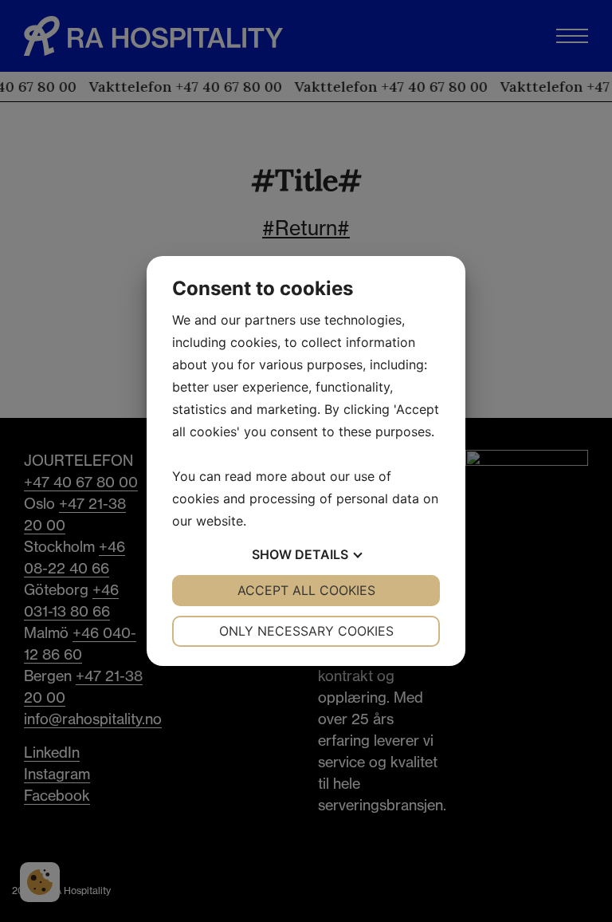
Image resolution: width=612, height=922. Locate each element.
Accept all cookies (306, 590)
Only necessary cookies (306, 631)
